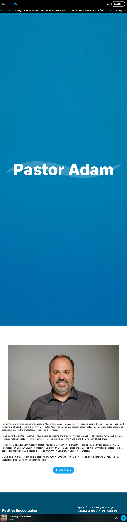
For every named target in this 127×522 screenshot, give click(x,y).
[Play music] (124, 518)
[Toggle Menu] (3, 4)
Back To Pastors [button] (63, 470)
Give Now (118, 4)
